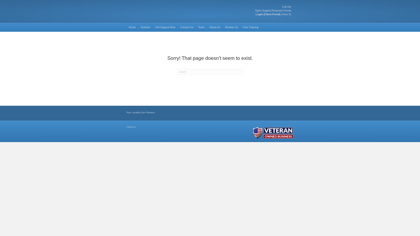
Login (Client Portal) (268, 14)
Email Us (131, 127)
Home (132, 27)
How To (286, 14)
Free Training (250, 27)
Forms (287, 10)
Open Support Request (268, 10)
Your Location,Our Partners (140, 112)
